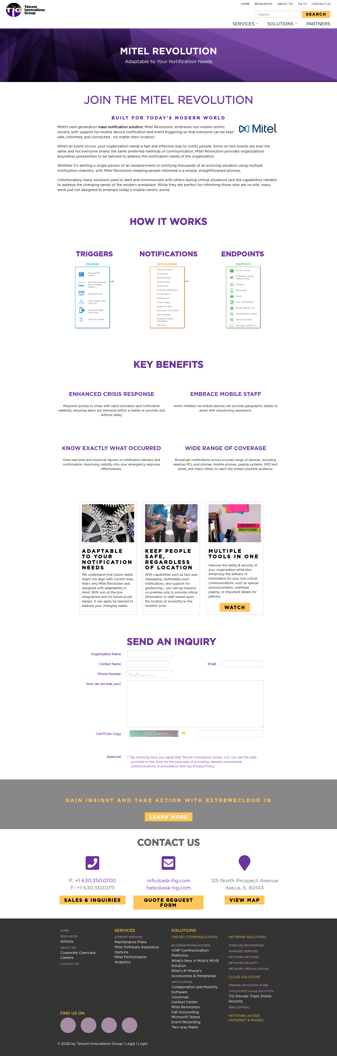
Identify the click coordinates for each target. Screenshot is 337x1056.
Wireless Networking (246, 945)
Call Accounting (185, 1012)
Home (245, 3)
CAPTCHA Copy (108, 734)
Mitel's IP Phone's (186, 971)
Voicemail (180, 997)
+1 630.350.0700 (95, 880)
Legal (130, 1043)
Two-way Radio (185, 1027)
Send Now (97, 745)
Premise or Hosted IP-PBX (249, 985)
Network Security (243, 962)
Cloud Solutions (244, 977)
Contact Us (321, 3)
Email (212, 664)
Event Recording (185, 1022)
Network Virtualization (249, 968)
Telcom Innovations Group (34, 10)
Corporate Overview (78, 953)
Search (316, 14)
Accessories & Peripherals (193, 976)
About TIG (285, 3)
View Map (244, 900)
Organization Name (106, 654)
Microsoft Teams (185, 1017)
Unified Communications (194, 937)
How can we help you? (103, 684)
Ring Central (239, 1007)
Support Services (128, 936)
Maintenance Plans (130, 942)
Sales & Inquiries (92, 900)
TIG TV (302, 3)
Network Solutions (247, 937)
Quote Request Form (168, 902)
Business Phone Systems (190, 945)
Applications (181, 981)
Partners (318, 23)
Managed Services (243, 951)
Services (244, 23)
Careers (67, 957)
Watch (234, 607)
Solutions (281, 23)
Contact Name (110, 664)
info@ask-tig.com (168, 880)
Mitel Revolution (185, 1007)
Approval (114, 756)
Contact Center (184, 1002)
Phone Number (109, 674)
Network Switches (244, 957)
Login (143, 1043)
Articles (67, 941)
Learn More (168, 816)
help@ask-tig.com (168, 887)
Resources (263, 3)
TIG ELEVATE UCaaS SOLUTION (251, 991)
